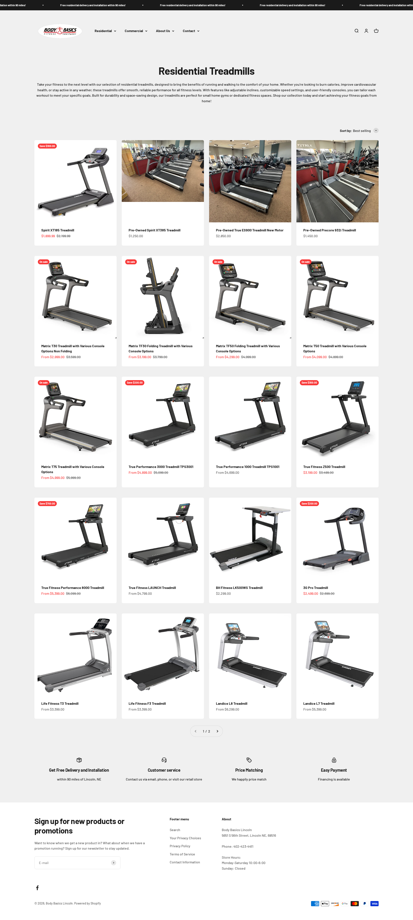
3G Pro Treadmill (315, 587)
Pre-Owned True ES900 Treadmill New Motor (250, 230)
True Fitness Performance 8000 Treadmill (72, 587)
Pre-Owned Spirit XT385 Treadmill (154, 230)
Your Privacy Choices (185, 838)
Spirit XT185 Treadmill (57, 230)
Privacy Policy (180, 846)
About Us (163, 31)
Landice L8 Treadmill (231, 703)
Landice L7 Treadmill (318, 703)
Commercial (134, 31)
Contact (189, 31)
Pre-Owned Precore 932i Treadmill (329, 230)
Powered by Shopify (87, 903)
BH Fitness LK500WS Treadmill (239, 587)
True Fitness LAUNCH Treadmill (152, 587)
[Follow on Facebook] (37, 888)
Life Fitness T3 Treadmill (60, 703)
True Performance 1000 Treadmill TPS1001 (247, 467)
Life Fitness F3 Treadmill (147, 703)
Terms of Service (182, 854)
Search (175, 830)
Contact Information (185, 862)
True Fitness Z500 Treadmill (324, 467)
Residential (103, 31)
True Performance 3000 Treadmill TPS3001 (161, 467)
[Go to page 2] (217, 731)
